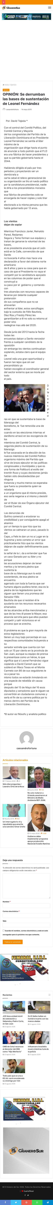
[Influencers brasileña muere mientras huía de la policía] (39, 1037)
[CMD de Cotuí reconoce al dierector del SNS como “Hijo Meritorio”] (14, 1037)
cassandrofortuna (12, 109)
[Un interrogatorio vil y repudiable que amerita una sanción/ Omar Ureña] (14, 810)
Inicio (6, 85)
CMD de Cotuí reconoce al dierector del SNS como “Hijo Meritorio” (13, 1049)
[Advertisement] (26, 52)
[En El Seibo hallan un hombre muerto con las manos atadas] (39, 1007)
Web (4, 921)
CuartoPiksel (29, 1191)
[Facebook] (24, 1195)
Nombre (7, 902)
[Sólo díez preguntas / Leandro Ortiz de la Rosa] (14, 772)
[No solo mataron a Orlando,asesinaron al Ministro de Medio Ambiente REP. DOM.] (39, 777)
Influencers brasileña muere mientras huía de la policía (38, 1049)
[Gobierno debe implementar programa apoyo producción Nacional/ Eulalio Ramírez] (39, 817)
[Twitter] (28, 1195)
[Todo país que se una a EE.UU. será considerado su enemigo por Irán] (14, 1066)
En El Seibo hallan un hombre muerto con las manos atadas (38, 1018)
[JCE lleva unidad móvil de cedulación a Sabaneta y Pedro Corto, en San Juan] (14, 1007)
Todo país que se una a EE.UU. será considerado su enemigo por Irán (13, 1078)
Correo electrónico (11, 911)
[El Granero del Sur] (11, 7)
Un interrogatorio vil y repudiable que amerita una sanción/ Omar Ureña (14, 824)
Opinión (13, 85)
